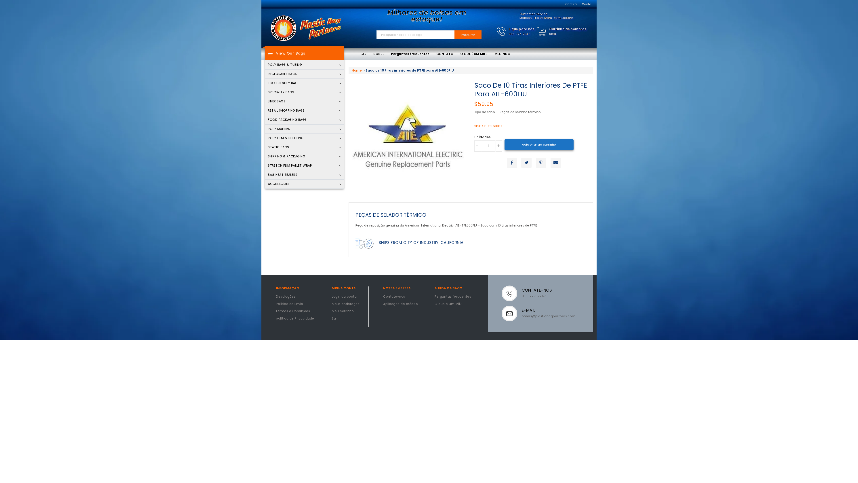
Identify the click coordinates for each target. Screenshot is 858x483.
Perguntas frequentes (410, 54)
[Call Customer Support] (512, 293)
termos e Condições (293, 311)
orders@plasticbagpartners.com (549, 316)
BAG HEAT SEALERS (282, 175)
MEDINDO (502, 54)
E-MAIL (528, 310)
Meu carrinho (343, 311)
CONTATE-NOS (537, 290)
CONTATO (445, 54)
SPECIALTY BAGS (281, 92)
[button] (515, 32)
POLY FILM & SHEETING (285, 138)
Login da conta (344, 297)
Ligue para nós (521, 29)
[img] (542, 32)
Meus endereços (345, 304)
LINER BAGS (276, 102)
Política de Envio (289, 304)
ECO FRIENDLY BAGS (284, 83)
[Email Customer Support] (512, 313)
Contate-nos (394, 297)
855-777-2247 (519, 34)
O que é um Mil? (448, 304)
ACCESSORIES (279, 184)
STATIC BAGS (278, 147)
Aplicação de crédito (400, 304)
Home (357, 70)
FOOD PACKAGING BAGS (287, 120)
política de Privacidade (295, 319)
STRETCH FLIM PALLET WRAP (290, 166)
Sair (335, 319)
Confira (571, 4)
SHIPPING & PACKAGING (286, 157)
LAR (363, 54)
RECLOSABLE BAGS (282, 74)
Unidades (482, 137)
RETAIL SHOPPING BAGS (286, 111)
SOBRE (378, 54)
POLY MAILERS (279, 129)
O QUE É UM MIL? (474, 54)
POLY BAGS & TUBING (285, 65)
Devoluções (285, 297)
